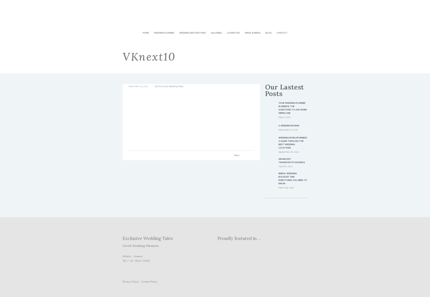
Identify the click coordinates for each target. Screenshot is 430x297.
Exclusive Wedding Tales (171, 86)
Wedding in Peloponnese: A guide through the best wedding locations (292, 142)
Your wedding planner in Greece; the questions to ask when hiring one (292, 108)
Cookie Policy (149, 281)
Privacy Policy (131, 281)
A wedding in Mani (288, 125)
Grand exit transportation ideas (291, 161)
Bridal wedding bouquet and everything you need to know (292, 178)
